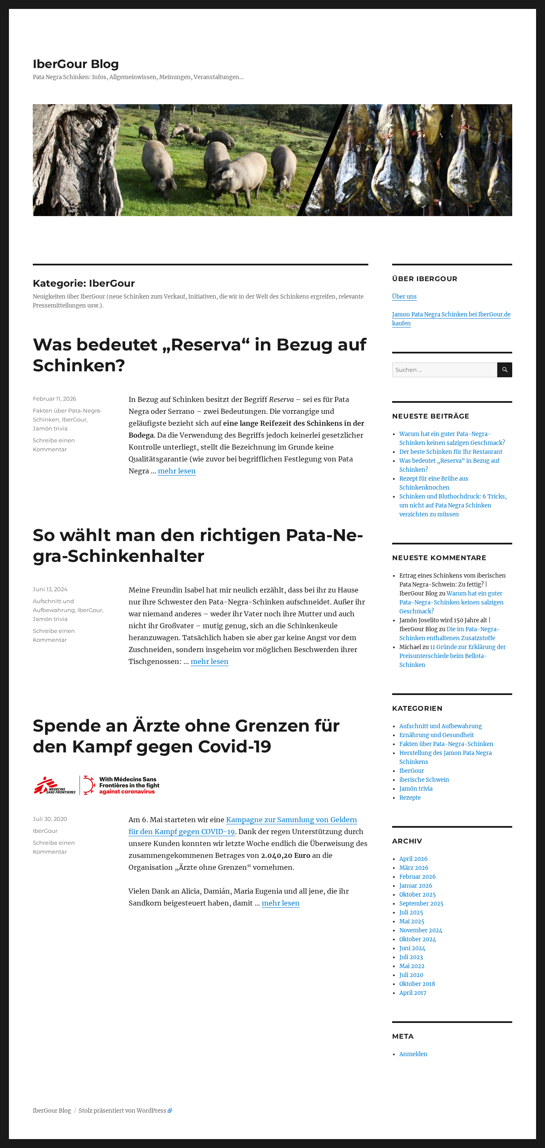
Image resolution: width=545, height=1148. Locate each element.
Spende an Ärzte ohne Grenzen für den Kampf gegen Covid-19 (186, 736)
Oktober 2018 (417, 984)
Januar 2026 (416, 885)
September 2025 (421, 903)
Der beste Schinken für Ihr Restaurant (450, 452)
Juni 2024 (412, 948)
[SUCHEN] (504, 369)
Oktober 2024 (417, 939)
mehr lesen (177, 471)
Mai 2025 (412, 921)
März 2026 (414, 868)
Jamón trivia (50, 428)
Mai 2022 (412, 966)
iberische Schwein (424, 779)
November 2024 (420, 930)
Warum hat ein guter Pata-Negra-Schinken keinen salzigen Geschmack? (451, 602)
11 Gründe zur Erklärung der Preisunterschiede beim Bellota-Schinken (452, 656)
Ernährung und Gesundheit (436, 735)
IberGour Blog (76, 64)
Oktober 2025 (417, 894)
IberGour (74, 419)
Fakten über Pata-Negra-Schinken (446, 744)
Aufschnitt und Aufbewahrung (440, 726)
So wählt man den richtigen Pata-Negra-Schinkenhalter (198, 545)
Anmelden (413, 1054)
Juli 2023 (411, 957)
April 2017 (413, 993)
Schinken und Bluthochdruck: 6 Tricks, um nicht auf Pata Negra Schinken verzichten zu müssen (453, 505)
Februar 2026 (417, 876)
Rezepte (410, 797)
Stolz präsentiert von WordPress (122, 1110)
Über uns (404, 296)
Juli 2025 (411, 912)
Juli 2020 (411, 975)
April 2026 (413, 859)
